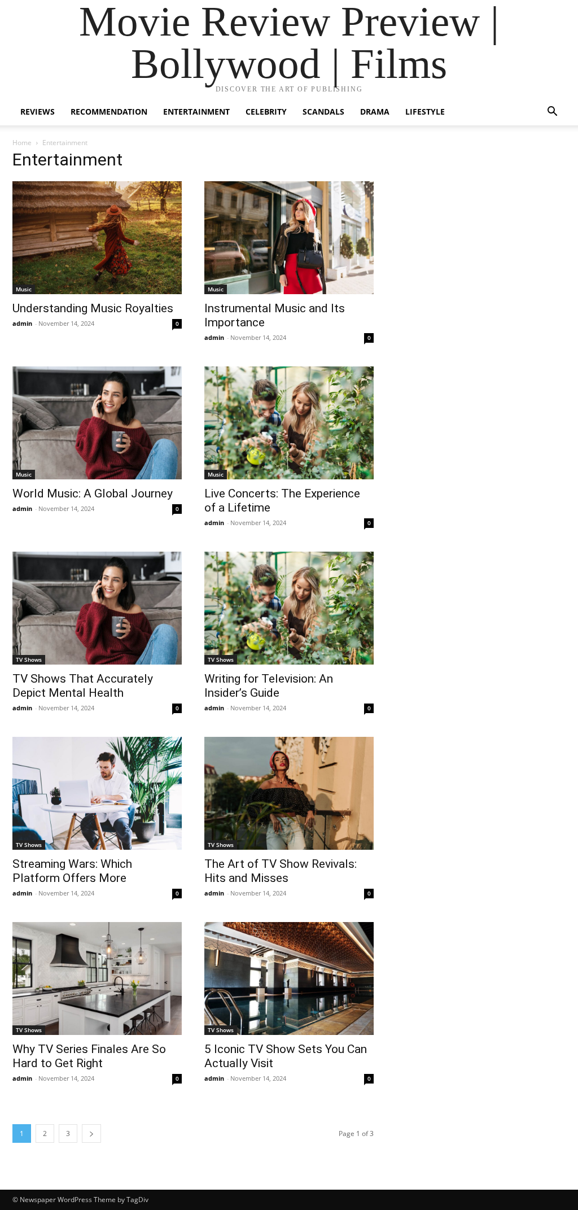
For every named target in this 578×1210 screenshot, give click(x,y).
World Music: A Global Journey (92, 493)
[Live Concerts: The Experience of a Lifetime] (289, 422)
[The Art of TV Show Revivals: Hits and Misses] (289, 793)
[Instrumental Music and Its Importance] (289, 237)
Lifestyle (425, 111)
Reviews (37, 111)
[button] (552, 112)
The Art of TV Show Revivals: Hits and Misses (280, 871)
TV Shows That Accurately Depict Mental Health (82, 686)
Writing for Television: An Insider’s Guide (268, 686)
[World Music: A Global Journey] (97, 422)
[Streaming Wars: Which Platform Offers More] (97, 793)
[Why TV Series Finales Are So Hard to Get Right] (97, 978)
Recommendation (109, 111)
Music (24, 289)
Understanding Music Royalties (92, 308)
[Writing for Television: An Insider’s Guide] (289, 608)
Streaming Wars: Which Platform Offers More (72, 871)
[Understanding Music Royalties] (97, 237)
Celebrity (266, 111)
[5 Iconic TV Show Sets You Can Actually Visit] (289, 978)
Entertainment (196, 111)
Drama (374, 111)
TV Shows (29, 659)
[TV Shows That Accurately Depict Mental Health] (97, 608)
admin (22, 323)
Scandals (323, 111)
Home (22, 142)
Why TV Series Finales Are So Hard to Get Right (89, 1056)
